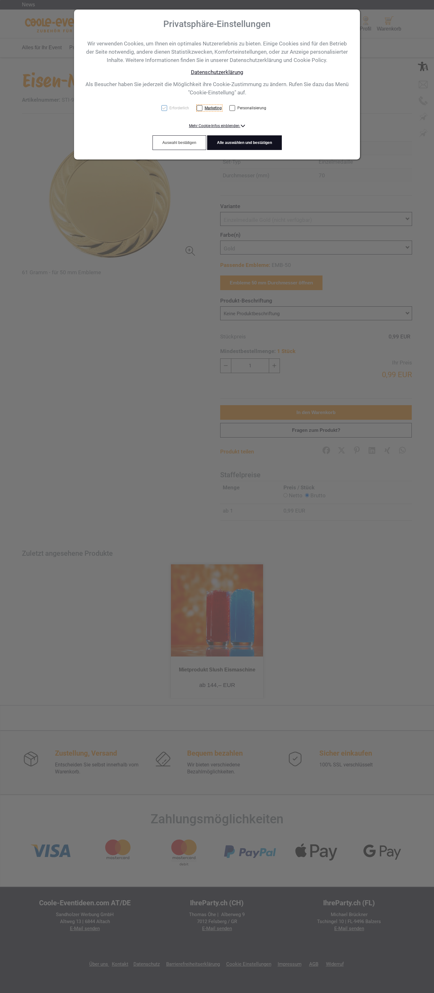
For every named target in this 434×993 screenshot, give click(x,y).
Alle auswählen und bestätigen (244, 142)
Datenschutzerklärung (217, 72)
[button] (217, 126)
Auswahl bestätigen (179, 142)
